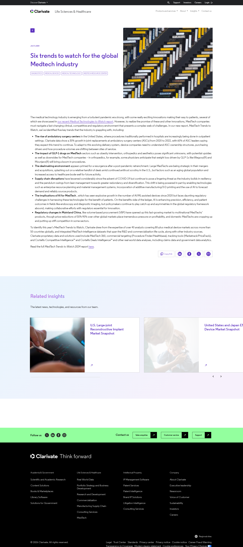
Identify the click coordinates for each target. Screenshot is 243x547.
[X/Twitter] (199, 254)
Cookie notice (179, 542)
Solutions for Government (44, 503)
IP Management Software (136, 479)
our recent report (85, 121)
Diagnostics (36, 73)
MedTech (81, 517)
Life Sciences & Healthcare (89, 472)
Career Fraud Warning (200, 542)
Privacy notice (163, 542)
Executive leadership (180, 485)
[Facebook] (189, 254)
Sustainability (176, 503)
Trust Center (119, 542)
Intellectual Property (132, 472)
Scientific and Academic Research (48, 479)
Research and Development (91, 494)
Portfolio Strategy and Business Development (93, 487)
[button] (203, 536)
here (91, 246)
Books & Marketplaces (42, 491)
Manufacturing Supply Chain (91, 506)
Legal (109, 542)
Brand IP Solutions (132, 497)
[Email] (208, 254)
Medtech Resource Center (95, 73)
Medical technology (71, 73)
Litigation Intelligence (134, 503)
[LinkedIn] (180, 254)
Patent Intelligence (132, 491)
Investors (174, 508)
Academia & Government (42, 472)
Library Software (39, 497)
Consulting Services (87, 512)
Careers (174, 514)
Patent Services (131, 485)
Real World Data (85, 479)
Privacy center (147, 542)
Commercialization (87, 500)
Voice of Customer (179, 497)
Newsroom (175, 491)
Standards (133, 542)
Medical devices (52, 73)
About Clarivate (178, 479)
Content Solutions (40, 485)
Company (174, 472)
